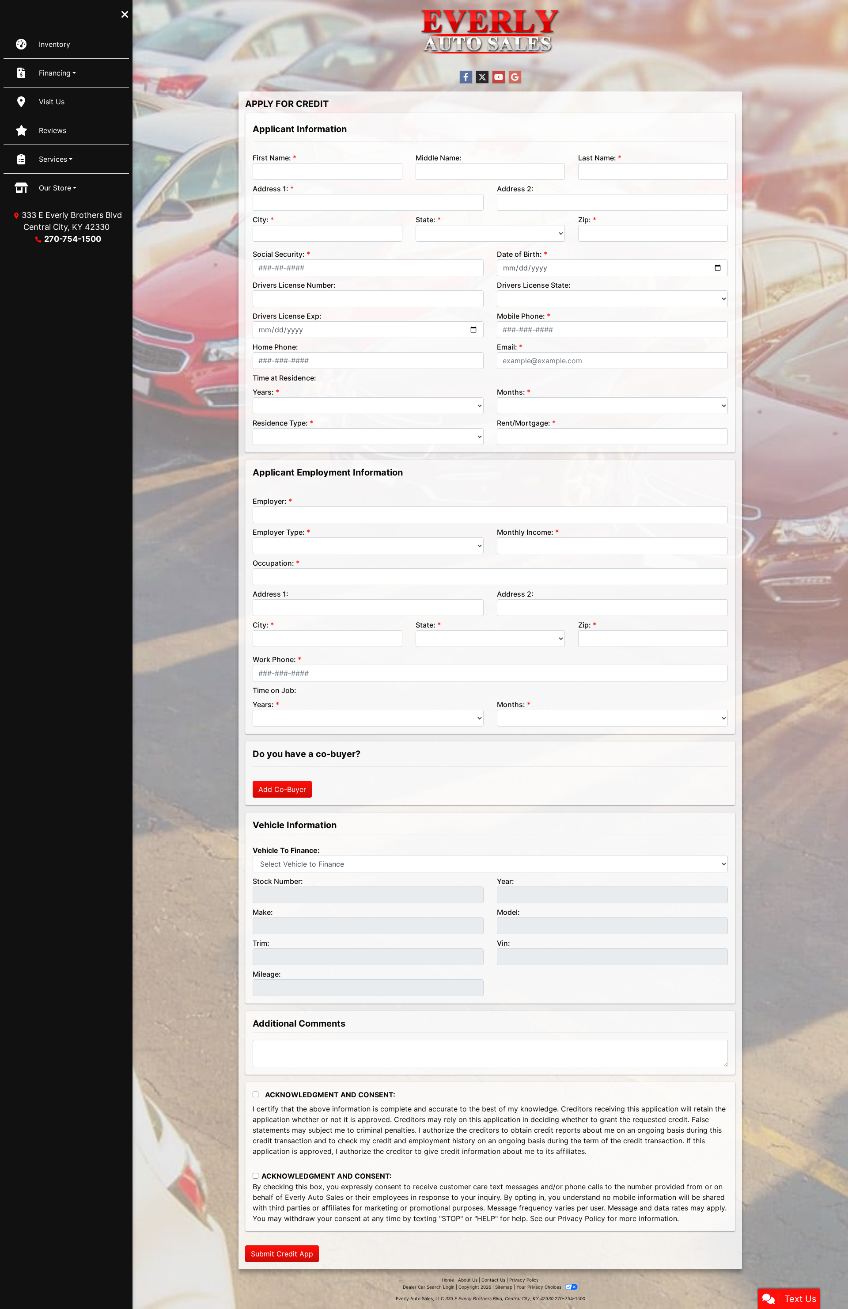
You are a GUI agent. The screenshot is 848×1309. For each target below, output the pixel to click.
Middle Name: (439, 157)
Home (448, 1279)
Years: (263, 392)
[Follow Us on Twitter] (482, 77)
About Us (467, 1279)
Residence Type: (280, 423)
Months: (511, 392)
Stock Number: (278, 881)
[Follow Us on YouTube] (498, 77)
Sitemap (503, 1287)
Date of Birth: (519, 254)
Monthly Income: (525, 532)
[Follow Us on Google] (515, 77)
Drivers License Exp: (287, 316)
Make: (263, 912)
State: (425, 219)
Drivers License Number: (294, 285)
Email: (507, 346)
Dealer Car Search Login (428, 1287)
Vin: (503, 943)
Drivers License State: (534, 285)
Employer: (270, 501)
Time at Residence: (284, 377)
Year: (505, 881)
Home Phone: (275, 346)
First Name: (272, 157)
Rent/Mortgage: (523, 423)
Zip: (584, 219)
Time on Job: (274, 690)
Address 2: (515, 188)
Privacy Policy (581, 1218)
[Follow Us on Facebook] (466, 77)
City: (261, 219)
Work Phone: (274, 659)
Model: (508, 912)
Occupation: (273, 563)
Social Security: (279, 254)
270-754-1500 (72, 239)
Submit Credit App (282, 1253)
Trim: (261, 943)
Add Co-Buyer (282, 789)
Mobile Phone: (521, 316)
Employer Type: (279, 532)
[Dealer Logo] (490, 31)
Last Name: (597, 157)
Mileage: (267, 974)
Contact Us (493, 1279)
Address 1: (270, 188)
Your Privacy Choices (539, 1287)
